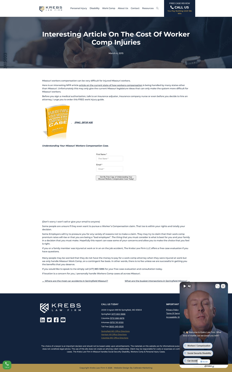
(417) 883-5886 (118, 314)
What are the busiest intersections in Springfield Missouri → (157, 281)
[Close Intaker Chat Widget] (223, 286)
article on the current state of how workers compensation (110, 85)
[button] (157, 8)
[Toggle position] (217, 286)
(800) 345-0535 (116, 326)
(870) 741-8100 (117, 322)
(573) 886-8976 (117, 318)
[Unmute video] (184, 286)
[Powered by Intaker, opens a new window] (209, 366)
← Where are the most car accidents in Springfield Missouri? (75, 281)
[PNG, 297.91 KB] (84, 122)
